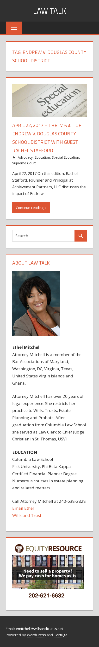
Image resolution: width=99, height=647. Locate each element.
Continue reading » (31, 207)
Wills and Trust (26, 515)
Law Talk (49, 11)
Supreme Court (24, 163)
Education (42, 157)
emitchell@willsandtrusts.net (39, 628)
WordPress (36, 634)
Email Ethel (23, 508)
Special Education (65, 157)
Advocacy (25, 157)
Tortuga (60, 634)
